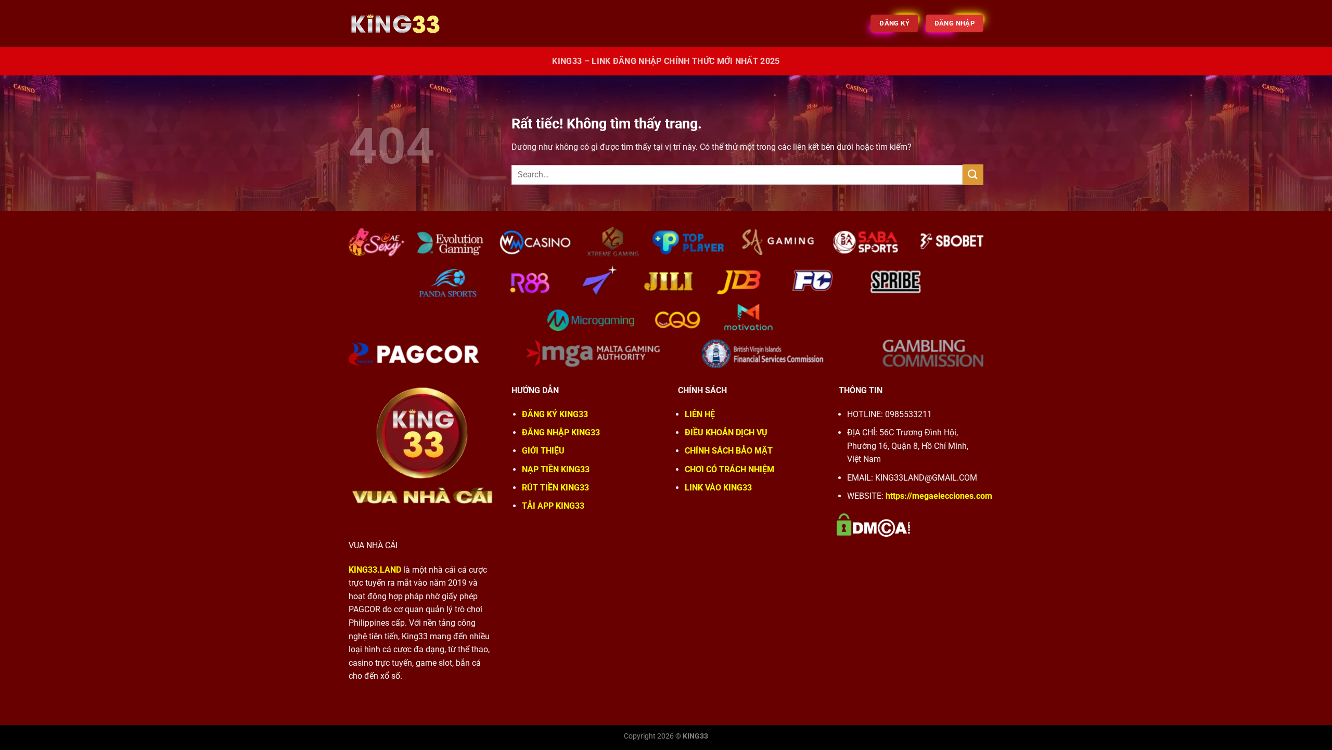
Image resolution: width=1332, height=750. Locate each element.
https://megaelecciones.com (939, 496)
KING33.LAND (375, 570)
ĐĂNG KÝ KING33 (555, 414)
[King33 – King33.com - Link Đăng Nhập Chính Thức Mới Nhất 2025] (401, 23)
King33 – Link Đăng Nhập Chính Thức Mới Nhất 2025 (665, 61)
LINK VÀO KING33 (718, 488)
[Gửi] (973, 174)
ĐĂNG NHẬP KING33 (561, 432)
